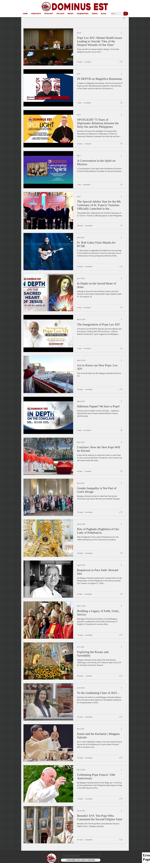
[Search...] (126, 13)
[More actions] (122, 32)
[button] (124, 18)
